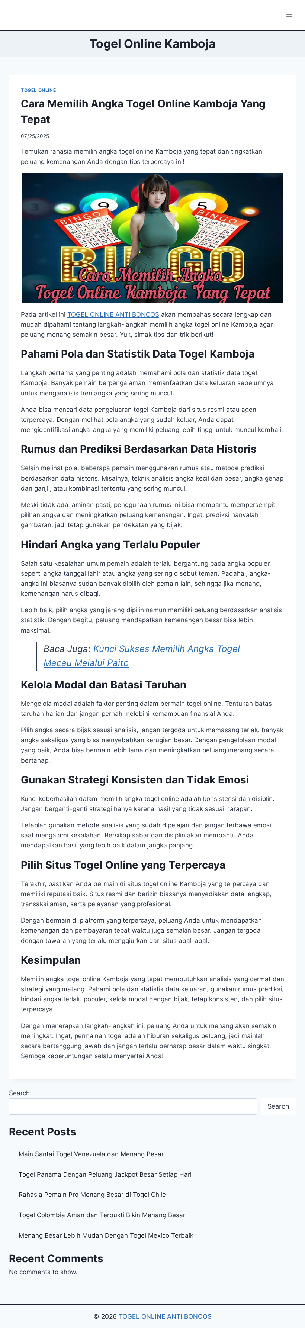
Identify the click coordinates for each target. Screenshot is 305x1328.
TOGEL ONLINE (38, 90)
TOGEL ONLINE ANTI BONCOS (165, 1316)
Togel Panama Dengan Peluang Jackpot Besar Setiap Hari (105, 1174)
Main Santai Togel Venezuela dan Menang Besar (91, 1154)
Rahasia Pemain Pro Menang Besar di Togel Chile (92, 1194)
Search (19, 1093)
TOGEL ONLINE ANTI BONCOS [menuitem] (113, 314)
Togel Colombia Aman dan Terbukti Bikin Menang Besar (102, 1215)
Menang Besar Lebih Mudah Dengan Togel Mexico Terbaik (106, 1235)
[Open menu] (289, 14)
